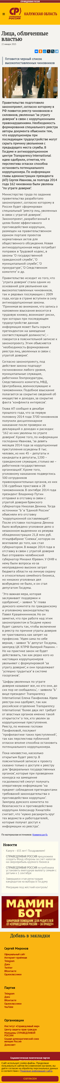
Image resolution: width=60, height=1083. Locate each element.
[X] (48, 51)
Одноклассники (12, 974)
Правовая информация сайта (36, 1071)
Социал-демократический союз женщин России (21, 1040)
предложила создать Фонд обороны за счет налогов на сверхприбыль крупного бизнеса (29, 859)
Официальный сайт (14, 954)
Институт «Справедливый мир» (21, 1026)
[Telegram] (57, 51)
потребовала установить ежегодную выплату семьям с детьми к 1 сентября (30, 870)
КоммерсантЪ (40, 834)
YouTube (8, 1007)
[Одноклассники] (40, 51)
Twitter (8, 967)
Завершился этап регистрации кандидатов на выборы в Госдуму (25, 880)
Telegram (9, 961)
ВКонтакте (10, 971)
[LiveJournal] (52, 51)
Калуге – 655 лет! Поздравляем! (24, 851)
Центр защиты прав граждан (20, 1029)
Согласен (30, 1078)
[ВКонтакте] (36, 51)
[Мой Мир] (44, 51)
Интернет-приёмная (15, 957)
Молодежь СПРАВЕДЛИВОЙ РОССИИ (19, 1034)
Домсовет (10, 1044)
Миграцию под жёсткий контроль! (25, 888)
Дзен (7, 964)
